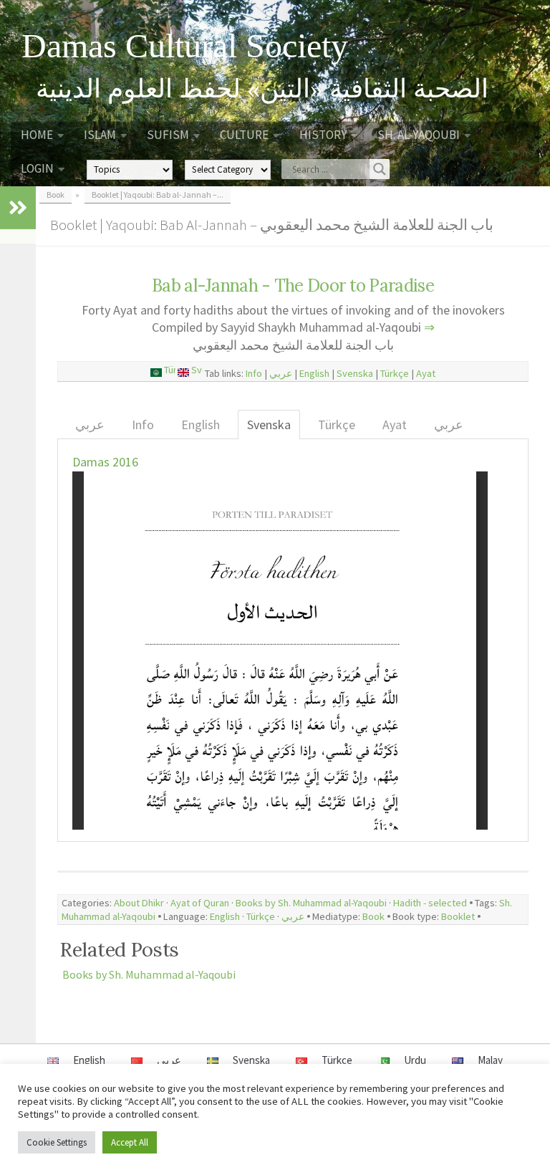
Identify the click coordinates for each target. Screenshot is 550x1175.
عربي (280, 373)
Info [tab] (143, 424)
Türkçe (394, 373)
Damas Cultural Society (184, 46)
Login (37, 168)
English (314, 373)
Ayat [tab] (394, 424)
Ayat (425, 373)
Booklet (458, 916)
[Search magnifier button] (380, 169)
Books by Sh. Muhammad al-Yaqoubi (311, 902)
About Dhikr (139, 902)
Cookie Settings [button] (56, 1142)
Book (373, 916)
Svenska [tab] (269, 424)
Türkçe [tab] (336, 424)
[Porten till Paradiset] (198, 373)
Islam (100, 135)
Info (254, 373)
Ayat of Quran (199, 902)
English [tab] (200, 424)
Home (37, 135)
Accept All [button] (129, 1142)
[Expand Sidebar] (18, 207)
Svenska (355, 373)
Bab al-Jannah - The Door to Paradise (293, 285)
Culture (244, 135)
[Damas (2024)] (184, 373)
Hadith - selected (430, 902)
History (323, 135)
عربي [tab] (90, 424)
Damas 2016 (105, 462)
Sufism (168, 135)
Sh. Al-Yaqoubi (418, 135)
